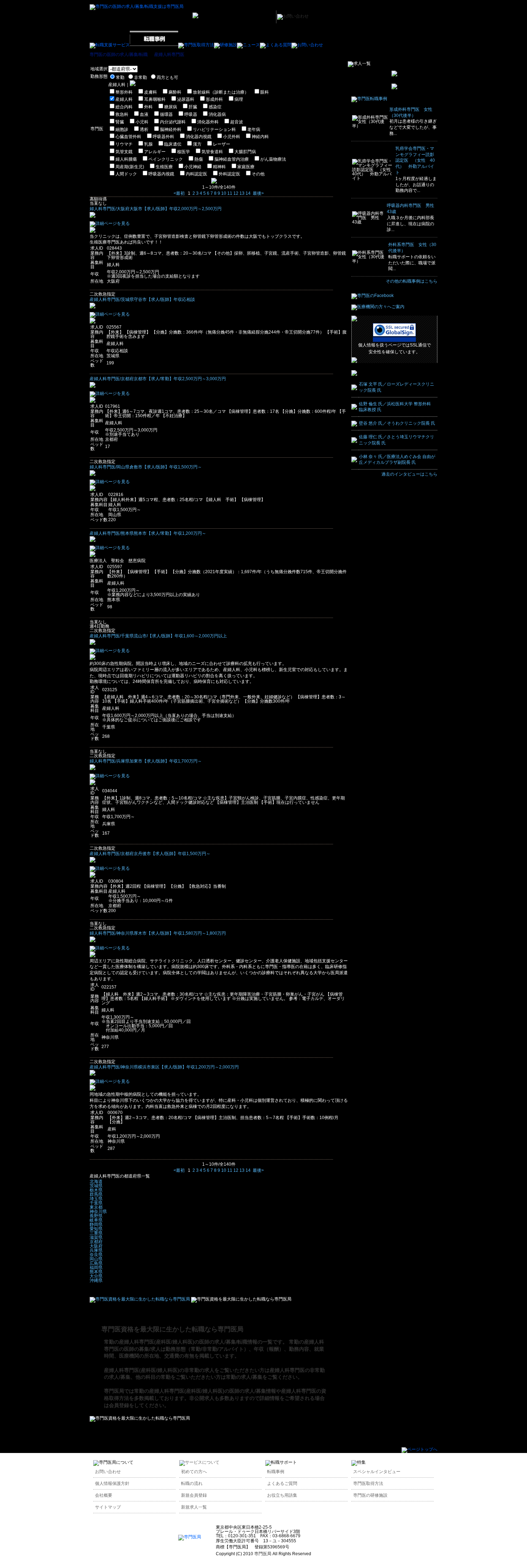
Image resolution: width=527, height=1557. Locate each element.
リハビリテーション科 (214, 129)
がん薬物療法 (273, 159)
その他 (258, 173)
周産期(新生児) (129, 166)
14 (248, 193)
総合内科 (124, 106)
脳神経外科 (170, 129)
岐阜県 (96, 1220)
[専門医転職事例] (369, 98)
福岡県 (96, 1267)
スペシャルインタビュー (376, 1471)
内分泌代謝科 (173, 121)
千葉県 (96, 1203)
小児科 (142, 121)
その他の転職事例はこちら (411, 281)
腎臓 (119, 121)
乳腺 (148, 144)
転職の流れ (192, 1483)
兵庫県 (96, 1250)
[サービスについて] (199, 1462)
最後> (258, 193)
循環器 (166, 114)
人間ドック (126, 173)
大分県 (96, 1276)
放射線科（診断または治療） (221, 92)
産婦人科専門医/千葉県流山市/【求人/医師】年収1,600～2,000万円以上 (158, 635)
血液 (144, 114)
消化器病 (217, 114)
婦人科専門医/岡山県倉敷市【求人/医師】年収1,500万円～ (146, 467)
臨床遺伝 (172, 144)
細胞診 (121, 129)
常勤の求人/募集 (244, 1377)
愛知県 (96, 1228)
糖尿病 (170, 106)
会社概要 (103, 1495)
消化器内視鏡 (199, 136)
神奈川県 (98, 1211)
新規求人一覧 (194, 1507)
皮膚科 (150, 92)
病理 (238, 99)
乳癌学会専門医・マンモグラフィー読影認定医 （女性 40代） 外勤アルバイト (415, 160)
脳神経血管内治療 (231, 159)
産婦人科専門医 (169, 54)
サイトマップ (108, 1507)
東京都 (96, 1207)
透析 (144, 129)
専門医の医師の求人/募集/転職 (119, 54)
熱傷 (198, 159)
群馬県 (96, 1194)
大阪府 (96, 1246)
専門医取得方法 (368, 1483)
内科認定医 (196, 173)
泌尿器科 (185, 99)
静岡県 (96, 1224)
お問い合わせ (108, 1471)
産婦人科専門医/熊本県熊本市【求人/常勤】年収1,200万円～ (148, 533)
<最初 (179, 193)
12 (235, 193)
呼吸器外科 (163, 136)
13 (241, 193)
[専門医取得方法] (196, 44)
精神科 (219, 166)
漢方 (197, 144)
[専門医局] (189, 1536)
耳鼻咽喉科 (155, 99)
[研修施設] (225, 44)
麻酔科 (174, 92)
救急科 (121, 114)
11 (229, 193)
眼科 (264, 92)
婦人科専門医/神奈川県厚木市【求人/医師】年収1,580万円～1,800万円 (158, 933)
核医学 (183, 151)
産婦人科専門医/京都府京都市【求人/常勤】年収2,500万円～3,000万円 (158, 378)
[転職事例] (154, 44)
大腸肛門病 (245, 151)
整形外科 (124, 92)
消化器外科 (208, 121)
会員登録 (119, 1405)
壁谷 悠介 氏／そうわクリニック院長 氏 (397, 423)
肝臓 (193, 106)
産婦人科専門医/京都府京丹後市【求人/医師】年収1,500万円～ (150, 853)
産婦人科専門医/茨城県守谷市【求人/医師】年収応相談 (142, 299)
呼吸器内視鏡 (161, 173)
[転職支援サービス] (110, 44)
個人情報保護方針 (112, 1483)
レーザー (221, 144)
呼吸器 (190, 114)
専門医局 (114, 1391)
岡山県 (96, 1258)
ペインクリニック (165, 159)
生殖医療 (164, 166)
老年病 (253, 129)
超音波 (236, 121)
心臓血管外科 (128, 136)
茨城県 (96, 1185)
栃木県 (96, 1190)
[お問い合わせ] (307, 44)
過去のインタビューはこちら (409, 474)
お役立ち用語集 (282, 1495)
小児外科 (231, 136)
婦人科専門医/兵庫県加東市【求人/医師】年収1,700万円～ (146, 761)
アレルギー (155, 151)
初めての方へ (194, 1471)
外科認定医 (229, 173)
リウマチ (124, 144)
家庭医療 (246, 166)
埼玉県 (96, 1198)
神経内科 (260, 136)
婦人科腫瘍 (126, 159)
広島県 (96, 1263)
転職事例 (275, 1471)
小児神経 (192, 166)
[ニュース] (248, 44)
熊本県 (96, 1271)
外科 (148, 106)
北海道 (96, 1181)
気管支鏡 (124, 151)
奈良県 (96, 1254)
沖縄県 (96, 1280)
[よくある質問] (275, 44)
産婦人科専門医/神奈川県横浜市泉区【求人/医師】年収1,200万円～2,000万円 (164, 1067)
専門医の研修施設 (370, 1495)
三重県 (96, 1233)
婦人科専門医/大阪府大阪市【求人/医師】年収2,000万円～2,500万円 (156, 208)
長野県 (96, 1215)
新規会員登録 (194, 1495)
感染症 (215, 106)
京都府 (96, 1241)
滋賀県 (96, 1237)
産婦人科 (124, 99)
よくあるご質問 (282, 1483)
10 (223, 193)
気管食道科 (212, 151)
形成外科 (214, 99)
